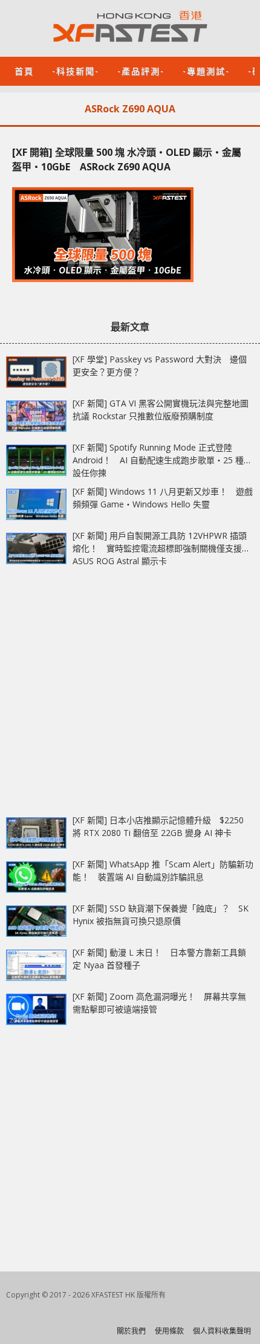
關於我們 (131, 1331)
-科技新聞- (75, 70)
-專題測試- (206, 70)
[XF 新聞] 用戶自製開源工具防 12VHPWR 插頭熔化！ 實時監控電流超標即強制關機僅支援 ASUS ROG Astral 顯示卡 (160, 548)
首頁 (24, 70)
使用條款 (169, 1331)
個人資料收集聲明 (222, 1331)
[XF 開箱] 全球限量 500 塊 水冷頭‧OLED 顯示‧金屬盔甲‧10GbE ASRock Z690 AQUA (126, 159)
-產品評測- (140, 70)
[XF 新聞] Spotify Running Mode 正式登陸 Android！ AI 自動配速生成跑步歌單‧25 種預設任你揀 (162, 460)
